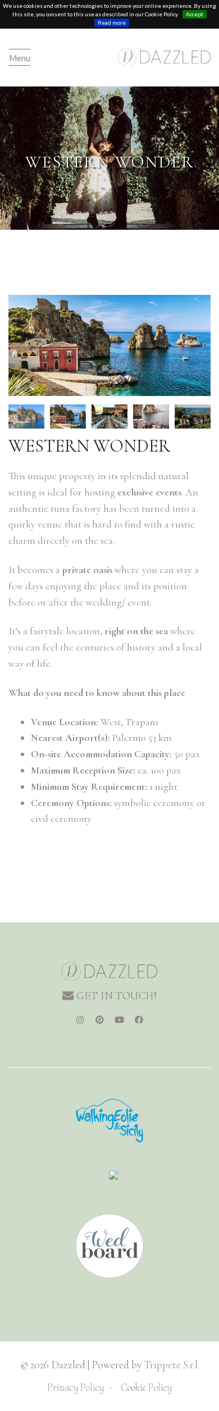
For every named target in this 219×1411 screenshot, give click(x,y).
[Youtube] (119, 1019)
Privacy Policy (75, 1387)
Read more (112, 22)
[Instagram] (80, 1019)
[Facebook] (139, 1019)
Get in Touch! (115, 996)
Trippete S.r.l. (171, 1364)
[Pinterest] (100, 1019)
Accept (194, 14)
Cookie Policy (146, 1387)
